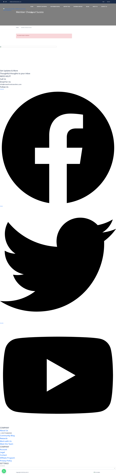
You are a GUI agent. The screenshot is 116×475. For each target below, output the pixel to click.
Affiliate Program (7, 458)
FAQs (31, 12)
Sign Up (108, 1)
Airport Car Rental (42, 6)
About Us (95, 6)
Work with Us (6, 441)
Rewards (3, 438)
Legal (2, 452)
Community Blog (7, 435)
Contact (3, 455)
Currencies (2, 465)
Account (3, 449)
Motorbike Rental (55, 6)
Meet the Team (6, 444)
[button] (4, 471)
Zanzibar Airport (78, 6)
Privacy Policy (6, 460)
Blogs (87, 6)
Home (31, 6)
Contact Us (104, 6)
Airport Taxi (66, 6)
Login (103, 1)
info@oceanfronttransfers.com (15, 1)
